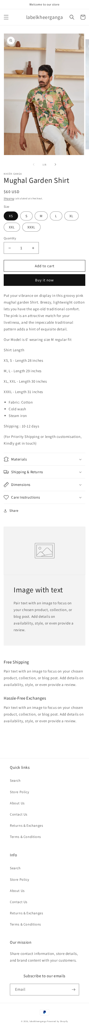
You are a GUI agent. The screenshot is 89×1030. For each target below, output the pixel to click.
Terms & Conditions (25, 836)
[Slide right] (55, 164)
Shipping (9, 198)
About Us (17, 803)
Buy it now (44, 280)
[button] (6, 17)
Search (15, 780)
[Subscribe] (73, 989)
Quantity (10, 238)
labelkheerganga (37, 1021)
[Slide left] (33, 164)
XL (71, 216)
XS (11, 216)
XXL (12, 227)
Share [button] (14, 510)
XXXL (31, 227)
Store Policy (19, 792)
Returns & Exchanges (26, 825)
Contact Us (18, 814)
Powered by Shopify (57, 1021)
